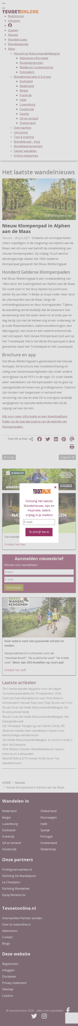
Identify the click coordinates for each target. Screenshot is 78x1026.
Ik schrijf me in (39, 532)
